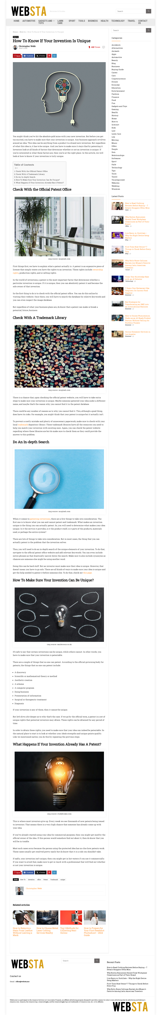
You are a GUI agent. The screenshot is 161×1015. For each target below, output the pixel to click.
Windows (116, 189)
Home (16, 20)
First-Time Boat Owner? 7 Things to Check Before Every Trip (138, 249)
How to (23, 32)
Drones (115, 82)
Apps (114, 54)
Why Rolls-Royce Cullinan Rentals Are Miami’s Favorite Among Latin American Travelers (137, 264)
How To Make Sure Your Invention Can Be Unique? (38, 180)
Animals (115, 51)
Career (114, 72)
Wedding (115, 186)
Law (113, 131)
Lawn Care (60, 22)
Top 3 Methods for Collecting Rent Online (69, 930)
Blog (114, 63)
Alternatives (117, 48)
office (39, 879)
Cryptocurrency (119, 78)
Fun (113, 103)
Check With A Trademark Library (30, 174)
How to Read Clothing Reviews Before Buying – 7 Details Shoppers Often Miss (137, 205)
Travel (131, 20)
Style (114, 164)
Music (114, 143)
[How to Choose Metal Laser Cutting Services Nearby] (47, 912)
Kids (114, 128)
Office (114, 146)
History (115, 115)
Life (113, 137)
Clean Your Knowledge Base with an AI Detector (137, 278)
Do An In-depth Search (25, 177)
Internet (115, 124)
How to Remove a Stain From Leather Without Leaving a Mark (23, 932)
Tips (114, 170)
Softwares (116, 158)
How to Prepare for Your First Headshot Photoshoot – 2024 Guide (94, 932)
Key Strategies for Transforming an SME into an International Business (137, 304)
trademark (23, 424)
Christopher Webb (27, 46)
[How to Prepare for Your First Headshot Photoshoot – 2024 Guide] (95, 912)
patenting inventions (40, 519)
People (115, 149)
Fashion (115, 94)
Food (114, 100)
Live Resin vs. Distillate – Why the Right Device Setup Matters (137, 235)
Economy (116, 85)
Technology (118, 20)
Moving (115, 140)
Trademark (54, 879)
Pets (113, 152)
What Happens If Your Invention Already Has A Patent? (40, 183)
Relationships (118, 155)
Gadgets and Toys (45, 22)
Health (104, 20)
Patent (45, 879)
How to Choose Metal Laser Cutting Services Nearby (47, 930)
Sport (72, 20)
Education (116, 88)
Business (93, 20)
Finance (115, 97)
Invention (31, 879)
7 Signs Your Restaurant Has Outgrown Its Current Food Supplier (137, 290)
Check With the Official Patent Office (32, 171)
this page (87, 572)
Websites (115, 183)
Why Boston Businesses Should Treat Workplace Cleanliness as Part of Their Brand (137, 220)
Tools (81, 20)
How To (22, 879)
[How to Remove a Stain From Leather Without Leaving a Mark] (24, 912)
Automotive (29, 20)
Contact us (142, 22)
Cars (114, 75)
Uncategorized (118, 180)
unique (62, 879)
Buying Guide (118, 69)
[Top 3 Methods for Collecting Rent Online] (71, 912)
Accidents (116, 45)
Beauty (115, 60)
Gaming (115, 109)
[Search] (148, 11)
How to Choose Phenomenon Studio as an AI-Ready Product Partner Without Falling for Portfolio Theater (138, 319)
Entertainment (118, 91)
